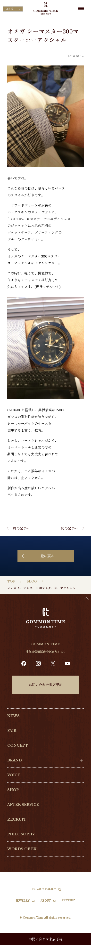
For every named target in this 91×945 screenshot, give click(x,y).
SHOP (13, 790)
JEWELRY (23, 900)
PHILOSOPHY (21, 834)
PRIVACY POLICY (44, 889)
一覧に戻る (45, 555)
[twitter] (52, 663)
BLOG (32, 581)
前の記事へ (21, 528)
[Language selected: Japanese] (78, 940)
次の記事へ (69, 528)
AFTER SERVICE (23, 804)
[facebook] (23, 663)
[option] (78, 941)
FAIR (12, 730)
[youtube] (67, 663)
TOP (11, 581)
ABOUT (46, 900)
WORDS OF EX (22, 849)
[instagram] (38, 663)
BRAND (14, 760)
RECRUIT (16, 819)
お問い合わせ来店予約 (46, 684)
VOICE (13, 775)
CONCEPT (17, 745)
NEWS (13, 716)
